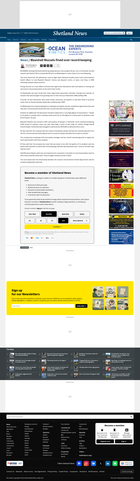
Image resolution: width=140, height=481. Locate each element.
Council (8, 448)
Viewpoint (46, 440)
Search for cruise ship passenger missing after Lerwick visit (25, 368)
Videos (81, 452)
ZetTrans (64, 440)
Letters (45, 435)
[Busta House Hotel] (121, 175)
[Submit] (131, 417)
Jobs (63, 443)
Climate (8, 439)
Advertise (19, 471)
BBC (62, 435)
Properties (65, 452)
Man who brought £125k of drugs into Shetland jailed (25, 354)
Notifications (93, 471)
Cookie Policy (63, 471)
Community (9, 441)
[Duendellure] (121, 160)
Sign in (129, 33)
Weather (45, 429)
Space (27, 452)
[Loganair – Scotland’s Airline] (121, 145)
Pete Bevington (31, 65)
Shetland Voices (48, 453)
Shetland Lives (47, 455)
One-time (32, 214)
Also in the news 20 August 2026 (89, 374)
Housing (27, 438)
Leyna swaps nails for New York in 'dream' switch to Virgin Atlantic (121, 368)
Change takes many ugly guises (89, 367)
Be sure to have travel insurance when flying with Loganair (57, 354)
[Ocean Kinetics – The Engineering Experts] (57, 50)
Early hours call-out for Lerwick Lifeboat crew (57, 374)
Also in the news (11, 427)
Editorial (45, 442)
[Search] (131, 40)
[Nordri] (121, 206)
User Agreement (40, 471)
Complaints (74, 471)
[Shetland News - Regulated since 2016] (14, 463)
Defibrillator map (85, 455)
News (24, 60)
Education (9, 453)
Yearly (82, 214)
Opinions (46, 432)
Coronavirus (10, 446)
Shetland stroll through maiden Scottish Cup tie (25, 361)
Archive (82, 441)
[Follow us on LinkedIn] (107, 463)
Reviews (45, 437)
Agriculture (9, 429)
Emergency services (31, 424)
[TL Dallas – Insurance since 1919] (121, 237)
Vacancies (64, 446)
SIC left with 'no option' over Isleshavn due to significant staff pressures (120, 355)
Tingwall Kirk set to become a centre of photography (88, 361)
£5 (41, 221)
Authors (81, 446)
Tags (80, 443)
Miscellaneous (83, 429)
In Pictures (46, 448)
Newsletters (83, 448)
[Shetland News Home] (70, 37)
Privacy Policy (52, 471)
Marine (27, 441)
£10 (63, 221)
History (27, 436)
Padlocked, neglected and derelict (23, 374)
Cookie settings (127, 471)
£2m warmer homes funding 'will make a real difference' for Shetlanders (57, 368)
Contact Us (10, 471)
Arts (7, 431)
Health (27, 433)
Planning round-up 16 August (56, 360)
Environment (28, 431)
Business (9, 436)
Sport (26, 455)
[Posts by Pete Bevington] (22, 65)
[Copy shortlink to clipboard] (51, 65)
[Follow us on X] (100, 463)
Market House (65, 437)
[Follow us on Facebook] (79, 463)
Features (46, 446)
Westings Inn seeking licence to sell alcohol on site (121, 361)
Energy (27, 426)
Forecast (82, 435)
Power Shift (28, 450)
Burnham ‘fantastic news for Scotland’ (88, 354)
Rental (63, 456)
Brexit (8, 434)
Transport (46, 424)
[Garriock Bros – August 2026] (121, 191)
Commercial (65, 428)
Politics (27, 448)
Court (8, 450)
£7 (52, 221)
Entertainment (29, 429)
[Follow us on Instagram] (86, 463)
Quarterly (65, 214)
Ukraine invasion (48, 426)
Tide (80, 437)
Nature (27, 443)
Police (26, 445)
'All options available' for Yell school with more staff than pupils (120, 375)
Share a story (28, 471)
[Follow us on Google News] (127, 463)
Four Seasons (65, 424)
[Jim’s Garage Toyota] (121, 129)
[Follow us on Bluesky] (93, 463)
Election (8, 455)
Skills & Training (66, 448)
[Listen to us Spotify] (115, 463)
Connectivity (10, 443)
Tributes (45, 450)
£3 (30, 221)
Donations (83, 471)
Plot (80, 426)
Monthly (49, 214)
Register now (105, 441)
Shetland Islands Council (68, 432)
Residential (64, 454)
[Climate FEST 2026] (121, 101)
